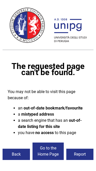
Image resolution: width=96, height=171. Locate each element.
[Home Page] (48, 26)
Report (80, 154)
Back (16, 154)
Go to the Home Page (48, 151)
